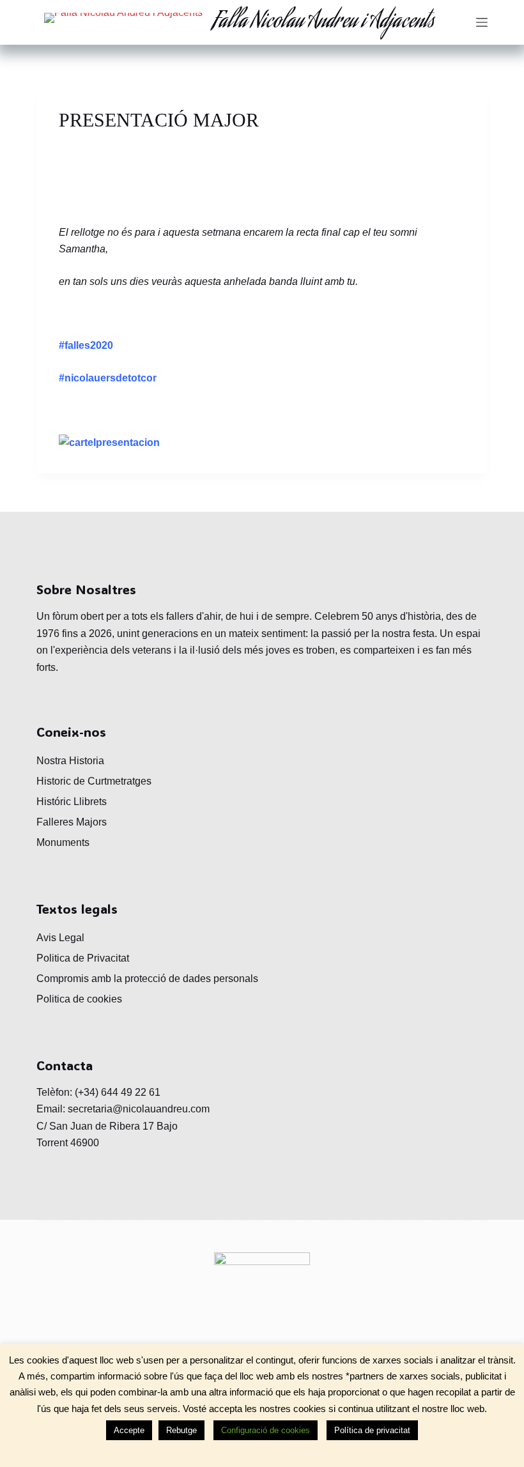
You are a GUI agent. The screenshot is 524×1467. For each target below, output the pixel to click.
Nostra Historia (70, 760)
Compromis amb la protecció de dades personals (147, 978)
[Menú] (482, 22)
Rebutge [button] (181, 1430)
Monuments (62, 842)
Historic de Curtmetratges (93, 781)
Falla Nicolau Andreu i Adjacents (324, 22)
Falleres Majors (71, 822)
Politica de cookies (79, 999)
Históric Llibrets (71, 801)
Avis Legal (60, 937)
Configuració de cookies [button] (265, 1430)
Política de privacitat (372, 1430)
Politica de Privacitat (82, 958)
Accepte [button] (129, 1430)
